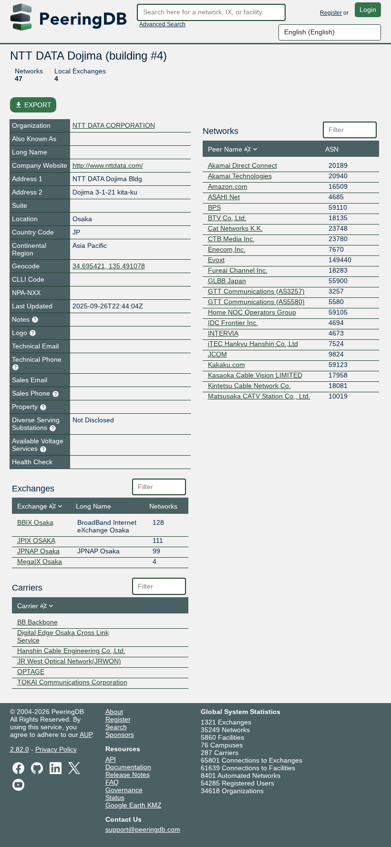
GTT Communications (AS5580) (256, 302)
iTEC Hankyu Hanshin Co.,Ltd (253, 343)
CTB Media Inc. (231, 239)
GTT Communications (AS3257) (256, 291)
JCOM (217, 354)
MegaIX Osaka (39, 561)
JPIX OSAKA (36, 540)
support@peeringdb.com (142, 829)
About (114, 711)
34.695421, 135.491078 (108, 266)
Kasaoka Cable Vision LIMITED (255, 375)
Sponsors (119, 734)
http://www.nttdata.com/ (107, 165)
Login (368, 9)
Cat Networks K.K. (235, 228)
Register (331, 13)
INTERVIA (223, 333)
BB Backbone (37, 622)
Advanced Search (162, 24)
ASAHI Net (224, 197)
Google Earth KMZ (133, 805)
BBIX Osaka (35, 522)
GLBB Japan (227, 281)
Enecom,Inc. (227, 249)
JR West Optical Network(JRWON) (69, 661)
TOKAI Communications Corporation (72, 682)
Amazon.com (227, 186)
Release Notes (127, 774)
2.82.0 (19, 749)
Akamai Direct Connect (242, 165)
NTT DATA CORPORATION (113, 125)
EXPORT (33, 105)
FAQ (112, 782)
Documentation (128, 767)
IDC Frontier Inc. (233, 323)
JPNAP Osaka (38, 551)
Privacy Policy (56, 749)
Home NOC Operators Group (252, 312)
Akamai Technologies (240, 176)
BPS (214, 207)
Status (114, 797)
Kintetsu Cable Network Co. (249, 385)
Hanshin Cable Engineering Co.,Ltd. (71, 650)
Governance (124, 790)
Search (116, 727)
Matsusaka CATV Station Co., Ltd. (259, 396)
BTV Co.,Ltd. (227, 218)
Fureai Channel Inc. (238, 270)
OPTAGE (30, 671)
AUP (86, 734)
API (110, 759)
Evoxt (216, 260)
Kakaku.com (226, 364)
